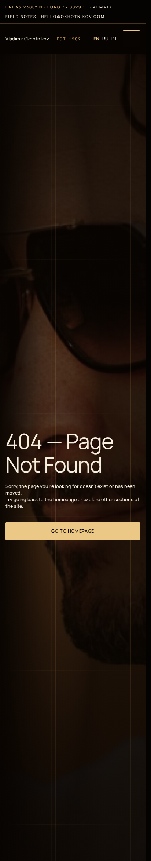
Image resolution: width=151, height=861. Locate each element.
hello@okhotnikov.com (73, 16)
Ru (105, 39)
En (96, 39)
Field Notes (20, 16)
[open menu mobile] (131, 38)
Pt (114, 39)
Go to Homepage (72, 531)
